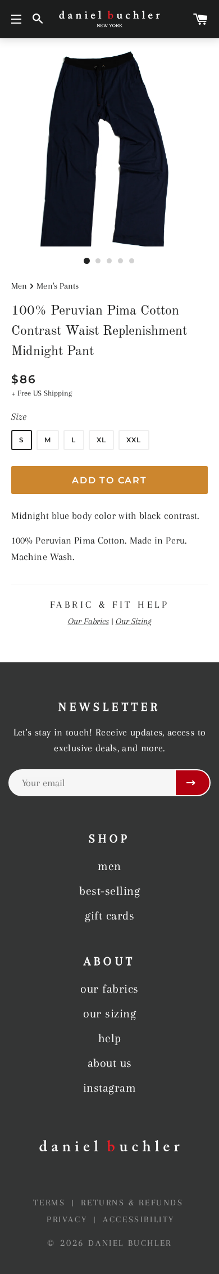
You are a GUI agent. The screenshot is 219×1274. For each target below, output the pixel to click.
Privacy (69, 1219)
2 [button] (98, 261)
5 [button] (132, 261)
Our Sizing (134, 621)
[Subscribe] (193, 782)
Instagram (109, 1087)
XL (101, 440)
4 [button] (120, 261)
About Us (110, 1063)
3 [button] (109, 261)
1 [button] (87, 261)
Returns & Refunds (132, 1202)
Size (18, 416)
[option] (109, 148)
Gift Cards (109, 915)
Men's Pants (57, 286)
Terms (51, 1202)
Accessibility (139, 1219)
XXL (134, 440)
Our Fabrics (88, 621)
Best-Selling (109, 891)
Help (109, 1038)
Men (19, 286)
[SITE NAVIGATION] (16, 19)
